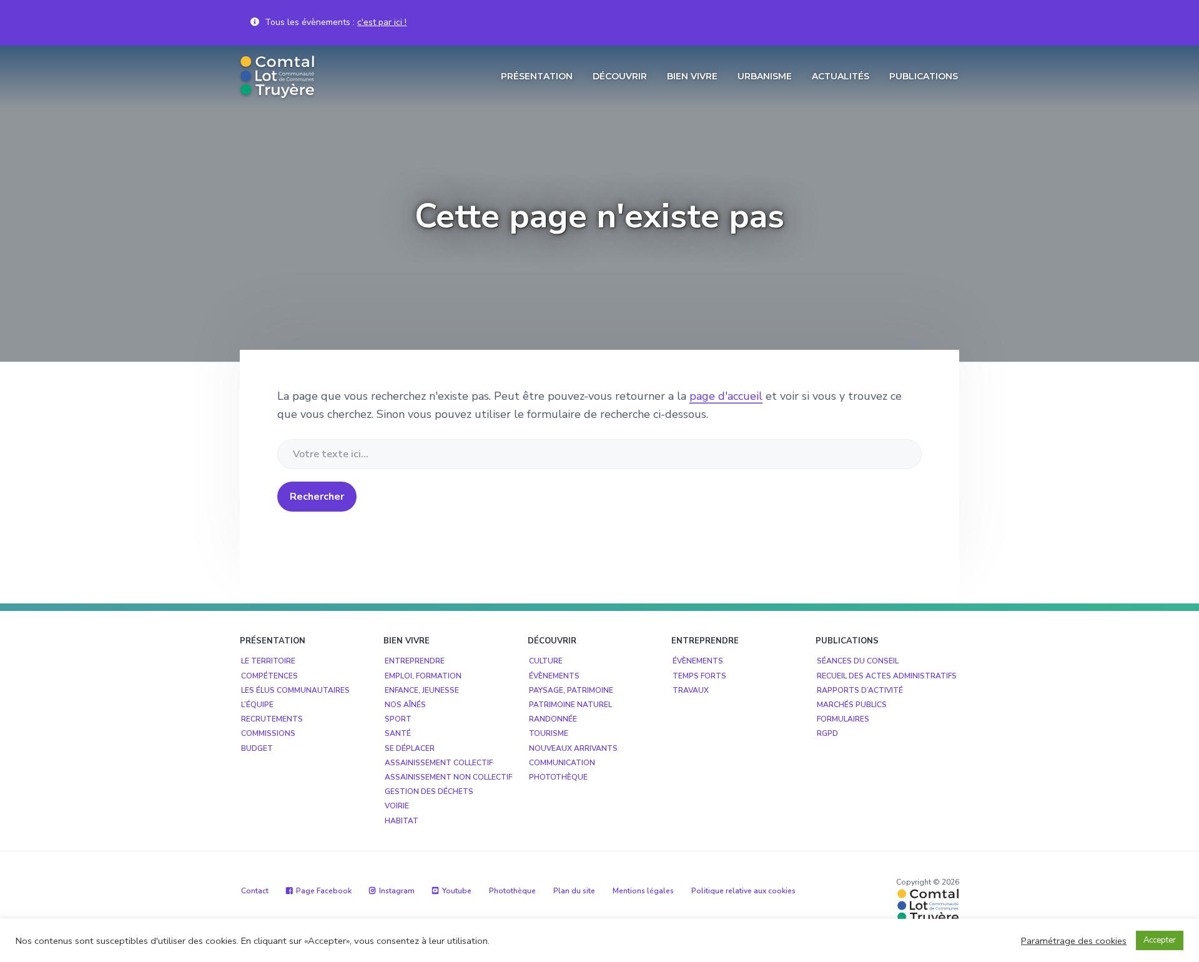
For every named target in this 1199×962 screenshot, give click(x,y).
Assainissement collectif (439, 763)
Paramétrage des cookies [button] (1074, 940)
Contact (255, 891)
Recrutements (272, 719)
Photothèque (558, 777)
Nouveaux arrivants (573, 748)
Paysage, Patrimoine (571, 690)
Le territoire (268, 661)
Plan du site (574, 891)
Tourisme (548, 733)
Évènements (554, 676)
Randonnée (553, 719)
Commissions (268, 733)
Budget (257, 748)
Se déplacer (410, 748)
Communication (562, 763)
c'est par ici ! (382, 22)
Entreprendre (415, 661)
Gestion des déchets (429, 791)
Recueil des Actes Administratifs (887, 676)
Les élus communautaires (295, 690)
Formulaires (843, 719)
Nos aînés (405, 705)
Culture (546, 661)
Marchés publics (852, 705)
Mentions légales (643, 891)
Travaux (691, 690)
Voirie (397, 806)
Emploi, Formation (423, 676)
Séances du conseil (858, 661)
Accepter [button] (1159, 940)
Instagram (397, 891)
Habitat (401, 821)
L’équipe (257, 705)
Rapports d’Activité (860, 690)
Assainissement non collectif (448, 777)
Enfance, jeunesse (422, 690)
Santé (398, 733)
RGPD (827, 733)
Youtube (456, 891)
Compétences (269, 676)
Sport (398, 719)
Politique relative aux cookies (743, 891)
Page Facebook (324, 891)
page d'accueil (725, 396)
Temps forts (699, 676)
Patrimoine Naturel (570, 705)
